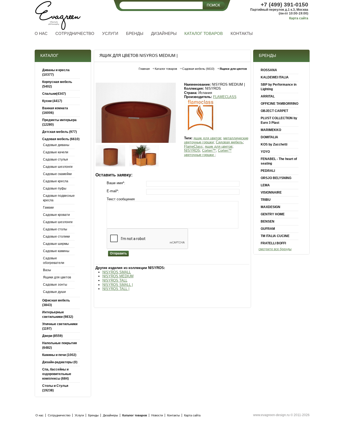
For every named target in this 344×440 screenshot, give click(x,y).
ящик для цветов (207, 138)
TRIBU (266, 200)
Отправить (118, 253)
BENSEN (267, 221)
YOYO (265, 152)
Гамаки (48, 207)
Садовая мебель (229, 142)
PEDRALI (268, 171)
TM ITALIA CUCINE (275, 236)
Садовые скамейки (57, 174)
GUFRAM (268, 229)
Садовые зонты (55, 284)
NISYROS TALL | (115, 289)
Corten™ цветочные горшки (208, 152)
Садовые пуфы (54, 188)
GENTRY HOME (273, 214)
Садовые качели (55, 152)
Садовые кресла (55, 181)
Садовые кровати (56, 215)
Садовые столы (55, 229)
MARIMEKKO (271, 130)
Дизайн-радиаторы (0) (59, 362)
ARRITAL (268, 96)
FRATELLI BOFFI (273, 243)
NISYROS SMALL (116, 272)
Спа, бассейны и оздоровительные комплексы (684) (56, 374)
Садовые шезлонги (58, 167)
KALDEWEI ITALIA (275, 77)
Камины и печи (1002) (59, 355)
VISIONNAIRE (271, 192)
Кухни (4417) (52, 101)
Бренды (93, 415)
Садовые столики (56, 236)
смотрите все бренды (275, 249)
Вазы (47, 270)
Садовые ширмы (56, 244)
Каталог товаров (166, 68)
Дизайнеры (110, 415)
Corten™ (209, 150)
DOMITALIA (269, 137)
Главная (144, 68)
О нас (39, 415)
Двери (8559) (52, 336)
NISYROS (192, 150)
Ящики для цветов (57, 277)
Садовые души (54, 292)
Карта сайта (298, 18)
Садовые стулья (55, 159)
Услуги (79, 415)
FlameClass (193, 146)
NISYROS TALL (114, 280)
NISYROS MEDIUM (118, 276)
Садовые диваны (56, 145)
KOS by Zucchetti (274, 144)
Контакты (173, 415)
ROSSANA (269, 70)
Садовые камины (56, 251)
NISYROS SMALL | (117, 285)
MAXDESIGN (270, 207)
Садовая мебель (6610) (61, 139)
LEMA (265, 185)
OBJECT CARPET (274, 111)
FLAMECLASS (224, 97)
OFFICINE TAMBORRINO (279, 104)
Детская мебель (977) (59, 132)
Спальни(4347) (54, 94)
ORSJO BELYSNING (276, 178)
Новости (157, 415)
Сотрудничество (59, 415)
